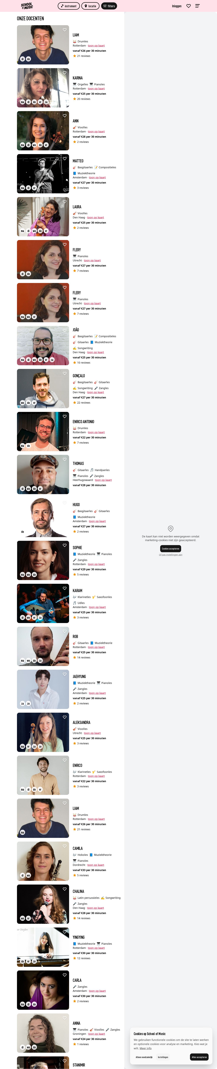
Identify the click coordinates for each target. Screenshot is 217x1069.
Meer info (146, 1048)
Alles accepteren (199, 1057)
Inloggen (176, 5)
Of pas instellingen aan (170, 554)
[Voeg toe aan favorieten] (64, 29)
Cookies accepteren (170, 548)
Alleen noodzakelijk (144, 1057)
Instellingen (163, 1057)
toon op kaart (96, 45)
